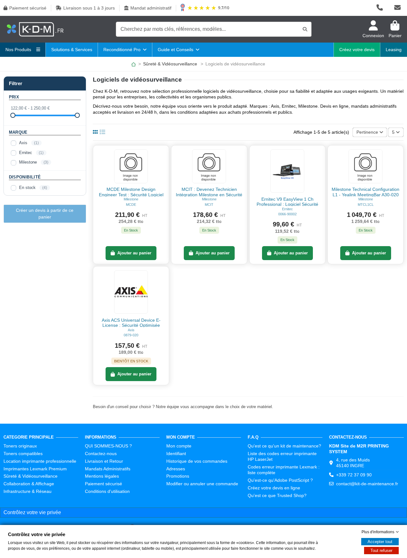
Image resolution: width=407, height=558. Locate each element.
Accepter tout (380, 541)
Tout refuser (381, 550)
